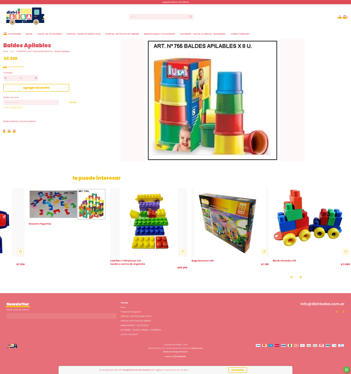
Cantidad (7, 72)
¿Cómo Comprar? (240, 34)
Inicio (29, 34)
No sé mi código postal (13, 107)
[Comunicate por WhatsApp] (346, 369)
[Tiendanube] (175, 357)
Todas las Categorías (49, 34)
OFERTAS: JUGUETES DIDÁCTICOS (84, 34)
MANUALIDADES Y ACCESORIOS (159, 34)
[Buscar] (190, 17)
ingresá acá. (197, 348)
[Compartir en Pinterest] (14, 131)
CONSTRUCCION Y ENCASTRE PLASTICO (34, 51)
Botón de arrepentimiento (175, 352)
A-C (12, 51)
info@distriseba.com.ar (322, 303)
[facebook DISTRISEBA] (343, 312)
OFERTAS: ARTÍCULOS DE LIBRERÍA (122, 34)
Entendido (237, 370)
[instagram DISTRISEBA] (337, 312)
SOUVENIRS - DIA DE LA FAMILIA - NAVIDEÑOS (203, 34)
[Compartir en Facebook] (4, 131)
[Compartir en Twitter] (9, 131)
